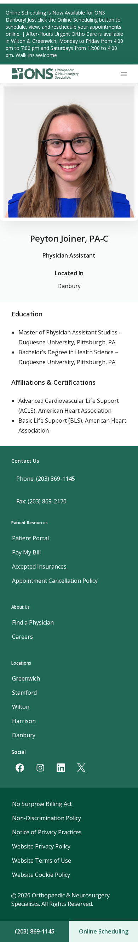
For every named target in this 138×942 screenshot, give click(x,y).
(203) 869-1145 (34, 931)
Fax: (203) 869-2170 (41, 501)
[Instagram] (40, 767)
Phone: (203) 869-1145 (45, 479)
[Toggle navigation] (123, 73)
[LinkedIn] (60, 767)
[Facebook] (19, 767)
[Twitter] (81, 767)
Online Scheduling (103, 931)
